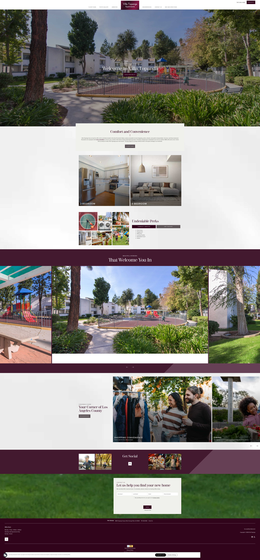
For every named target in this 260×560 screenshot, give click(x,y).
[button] (251, 2)
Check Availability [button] (130, 74)
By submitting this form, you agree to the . (147, 497)
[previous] (127, 367)
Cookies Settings (172, 555)
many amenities (100, 140)
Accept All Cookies (160, 555)
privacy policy (156, 497)
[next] (133, 367)
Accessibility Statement (249, 556)
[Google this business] (130, 463)
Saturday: (7, 559)
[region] (102, 555)
